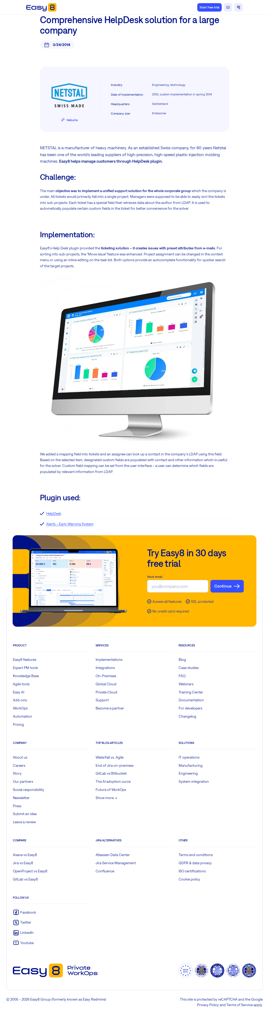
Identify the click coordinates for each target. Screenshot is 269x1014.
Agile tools (21, 684)
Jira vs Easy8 (23, 863)
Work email (154, 577)
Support (102, 700)
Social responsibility (28, 789)
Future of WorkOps (111, 789)
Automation (22, 716)
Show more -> (106, 798)
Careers (19, 765)
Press (17, 806)
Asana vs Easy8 (25, 855)
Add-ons (20, 700)
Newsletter (21, 798)
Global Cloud (106, 684)
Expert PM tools (25, 668)
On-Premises (106, 676)
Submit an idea (25, 814)
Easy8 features (24, 659)
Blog (182, 659)
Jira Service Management (116, 863)
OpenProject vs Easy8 (30, 871)
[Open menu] (238, 7)
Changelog (187, 716)
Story (17, 773)
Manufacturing (191, 765)
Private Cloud (106, 692)
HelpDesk (53, 513)
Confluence (105, 871)
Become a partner (110, 708)
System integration (194, 781)
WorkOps (20, 708)
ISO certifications (192, 871)
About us (20, 757)
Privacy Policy (208, 1005)
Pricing (18, 724)
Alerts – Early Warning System (70, 524)
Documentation (191, 700)
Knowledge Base (26, 676)
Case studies (189, 668)
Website (72, 120)
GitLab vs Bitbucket (111, 773)
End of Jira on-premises (114, 765)
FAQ (182, 676)
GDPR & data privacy (195, 863)
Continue (222, 586)
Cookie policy (189, 879)
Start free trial (209, 7)
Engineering (188, 773)
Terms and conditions (196, 855)
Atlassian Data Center (113, 855)
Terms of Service (239, 1005)
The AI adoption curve (113, 781)
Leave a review (24, 822)
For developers (190, 708)
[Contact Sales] (228, 7)
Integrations (105, 668)
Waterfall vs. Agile (109, 757)
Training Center (191, 692)
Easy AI (18, 692)
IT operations (189, 757)
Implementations (109, 659)
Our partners (23, 781)
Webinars (186, 684)
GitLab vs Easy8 (25, 879)
